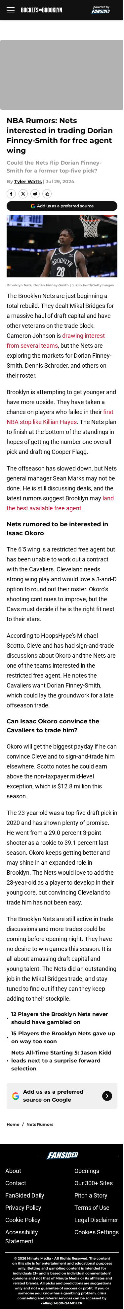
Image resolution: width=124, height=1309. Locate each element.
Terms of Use (91, 1207)
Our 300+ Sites (93, 1183)
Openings (86, 1170)
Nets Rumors (39, 1124)
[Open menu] (11, 10)
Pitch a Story (90, 1195)
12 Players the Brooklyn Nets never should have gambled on (59, 1018)
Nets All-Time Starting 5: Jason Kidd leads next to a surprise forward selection (61, 1061)
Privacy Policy (23, 1207)
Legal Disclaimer (96, 1219)
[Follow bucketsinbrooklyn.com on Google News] (107, 1096)
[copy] (47, 193)
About (13, 1170)
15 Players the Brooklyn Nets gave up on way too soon (63, 1037)
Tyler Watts (28, 181)
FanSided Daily (24, 1195)
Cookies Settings (96, 1232)
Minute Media (39, 1258)
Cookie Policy (22, 1219)
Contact (15, 1183)
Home (13, 1124)
